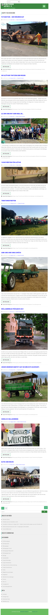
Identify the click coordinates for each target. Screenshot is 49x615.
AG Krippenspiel (6, 543)
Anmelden (5, 594)
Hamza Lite (34, 611)
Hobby (4, 569)
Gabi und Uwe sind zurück (11, 252)
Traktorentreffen (8, 200)
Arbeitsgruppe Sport (7, 553)
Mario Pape (19, 165)
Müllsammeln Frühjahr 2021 (12, 309)
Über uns (45, 501)
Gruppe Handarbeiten (25, 457)
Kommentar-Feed (6, 599)
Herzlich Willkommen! (7, 529)
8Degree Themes (24, 611)
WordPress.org (6, 601)
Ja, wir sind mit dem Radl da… (12, 113)
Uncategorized (4, 71)
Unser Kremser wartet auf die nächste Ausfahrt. (20, 367)
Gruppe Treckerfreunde (27, 69)
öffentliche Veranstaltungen (36, 69)
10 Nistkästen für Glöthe (11, 162)
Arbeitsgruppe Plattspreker (8, 550)
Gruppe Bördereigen (7, 560)
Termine (43, 69)
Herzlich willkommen (9, 419)
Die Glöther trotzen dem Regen (13, 75)
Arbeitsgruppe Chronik (22, 501)
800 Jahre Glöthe (6, 519)
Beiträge (20, 69)
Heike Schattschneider (20, 19)
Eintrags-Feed (5, 596)
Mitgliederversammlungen (8, 572)
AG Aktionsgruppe (15, 69)
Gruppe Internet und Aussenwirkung (10, 565)
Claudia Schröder (20, 78)
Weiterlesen (6, 66)
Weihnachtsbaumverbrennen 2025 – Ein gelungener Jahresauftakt (16, 526)
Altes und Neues (7, 462)
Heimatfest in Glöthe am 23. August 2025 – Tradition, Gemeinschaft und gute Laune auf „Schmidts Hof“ (22, 524)
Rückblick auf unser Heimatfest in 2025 (10, 522)
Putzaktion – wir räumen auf (12, 17)
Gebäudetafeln (6, 558)
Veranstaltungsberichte (5, 157)
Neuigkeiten (28, 109)
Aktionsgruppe (14, 109)
